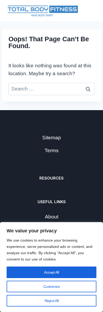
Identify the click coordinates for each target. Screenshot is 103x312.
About (51, 216)
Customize (51, 286)
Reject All (52, 301)
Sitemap (51, 137)
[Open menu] (90, 10)
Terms (52, 150)
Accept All (51, 272)
